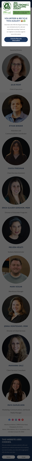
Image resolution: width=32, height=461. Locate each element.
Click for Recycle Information (16, 39)
